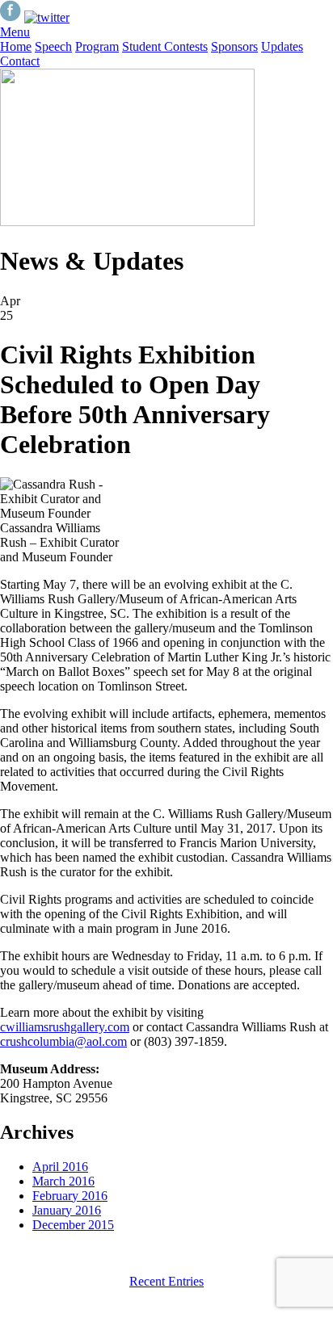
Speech (53, 46)
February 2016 (69, 1196)
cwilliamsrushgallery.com (64, 1027)
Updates (282, 46)
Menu (15, 32)
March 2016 (63, 1181)
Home (16, 46)
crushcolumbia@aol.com (63, 1041)
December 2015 (73, 1225)
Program (97, 46)
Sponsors (234, 46)
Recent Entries (166, 1281)
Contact (20, 61)
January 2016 (66, 1210)
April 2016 (60, 1166)
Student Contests (165, 46)
